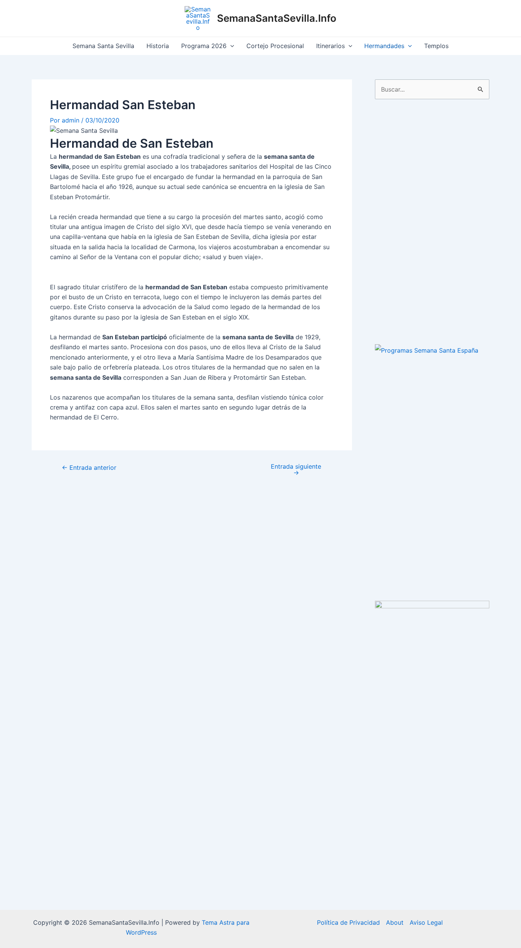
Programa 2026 (204, 46)
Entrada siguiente (296, 469)
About (395, 922)
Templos (436, 46)
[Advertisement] (432, 221)
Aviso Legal (426, 922)
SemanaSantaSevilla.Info (276, 18)
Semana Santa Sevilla (103, 46)
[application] (230, 46)
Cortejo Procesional (275, 46)
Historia (157, 46)
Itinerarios (330, 46)
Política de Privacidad (348, 922)
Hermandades (384, 46)
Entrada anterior (89, 467)
